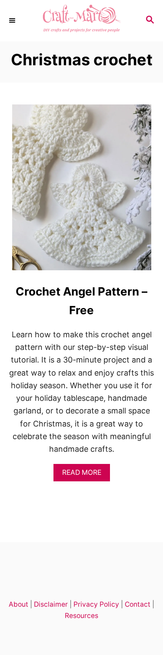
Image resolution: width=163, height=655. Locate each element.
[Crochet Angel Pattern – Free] (81, 191)
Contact (137, 604)
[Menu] (13, 20)
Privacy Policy (96, 604)
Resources (81, 615)
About (18, 604)
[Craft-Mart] (81, 20)
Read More (84, 474)
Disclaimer (51, 604)
